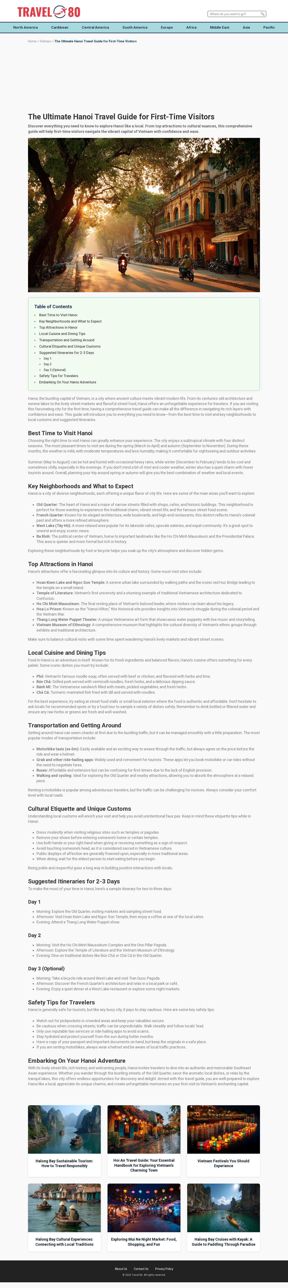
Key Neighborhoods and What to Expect (70, 321)
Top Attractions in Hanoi (58, 327)
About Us (121, 1269)
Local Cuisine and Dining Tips (62, 334)
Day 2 (47, 364)
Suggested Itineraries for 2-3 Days (66, 353)
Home (32, 41)
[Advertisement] (144, 78)
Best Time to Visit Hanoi (58, 315)
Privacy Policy (164, 1269)
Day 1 (47, 358)
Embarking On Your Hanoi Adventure (67, 382)
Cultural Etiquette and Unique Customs (70, 346)
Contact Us (141, 1269)
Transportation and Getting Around (66, 340)
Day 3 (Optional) (55, 370)
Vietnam (45, 41)
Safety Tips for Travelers (58, 376)
